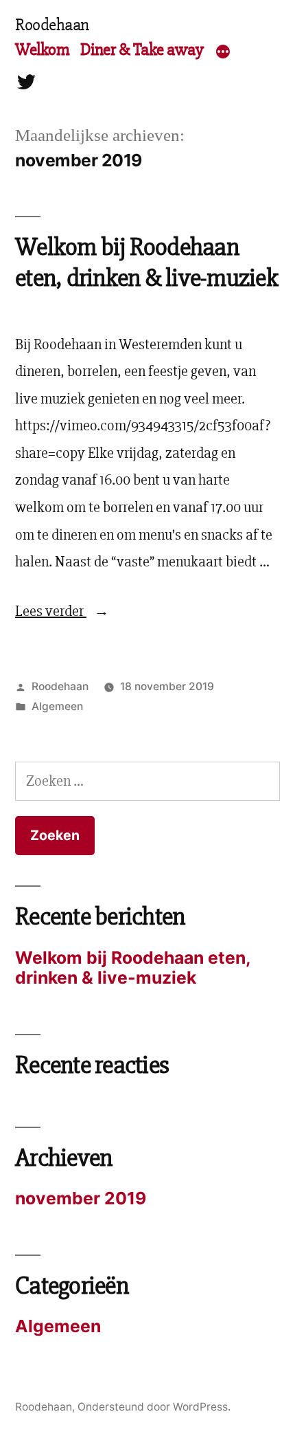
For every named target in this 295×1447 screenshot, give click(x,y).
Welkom (42, 49)
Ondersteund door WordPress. (154, 1406)
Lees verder (62, 611)
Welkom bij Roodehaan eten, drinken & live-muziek (146, 263)
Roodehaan (52, 24)
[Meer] (223, 52)
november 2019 (80, 1198)
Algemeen (57, 706)
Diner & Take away (142, 49)
